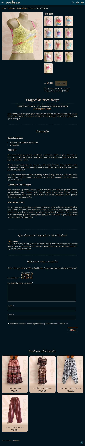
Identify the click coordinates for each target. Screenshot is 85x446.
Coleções (11, 8)
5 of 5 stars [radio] (32, 275)
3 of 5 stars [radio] (27, 275)
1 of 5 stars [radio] (22, 275)
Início (4, 8)
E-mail (11, 315)
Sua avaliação (14, 278)
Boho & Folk (22, 8)
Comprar (61, 83)
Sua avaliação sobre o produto (20, 283)
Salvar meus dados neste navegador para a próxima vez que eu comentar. (39, 323)
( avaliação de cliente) (42, 109)
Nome (11, 306)
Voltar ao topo (81, 442)
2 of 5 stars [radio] (25, 275)
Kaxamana (13, 2)
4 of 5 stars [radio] (29, 275)
